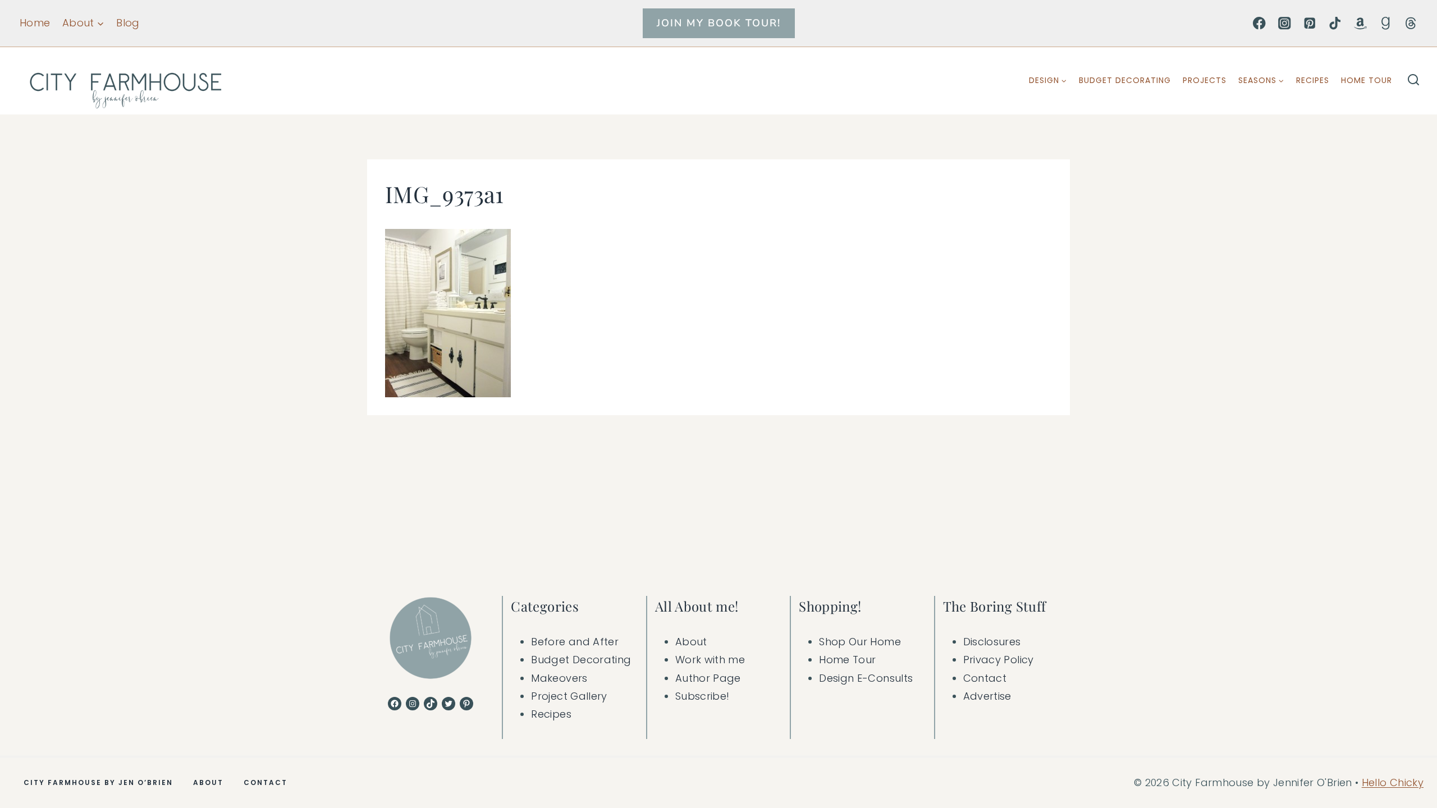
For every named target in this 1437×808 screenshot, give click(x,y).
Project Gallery (569, 696)
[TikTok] (1335, 23)
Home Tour (1366, 80)
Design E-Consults (866, 678)
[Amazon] (1360, 23)
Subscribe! (702, 696)
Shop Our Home (860, 642)
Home (35, 23)
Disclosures (992, 642)
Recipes (1312, 80)
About (691, 642)
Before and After (575, 642)
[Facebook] (1259, 23)
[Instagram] (1284, 23)
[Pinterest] (1309, 23)
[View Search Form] (1413, 81)
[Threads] (1411, 23)
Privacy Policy (998, 660)
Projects (1205, 80)
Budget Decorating (1125, 80)
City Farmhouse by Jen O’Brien (98, 782)
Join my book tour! (719, 23)
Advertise (987, 696)
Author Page (708, 678)
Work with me (710, 660)
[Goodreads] (1385, 23)
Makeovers (559, 678)
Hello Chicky (1393, 782)
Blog (127, 23)
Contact (985, 678)
